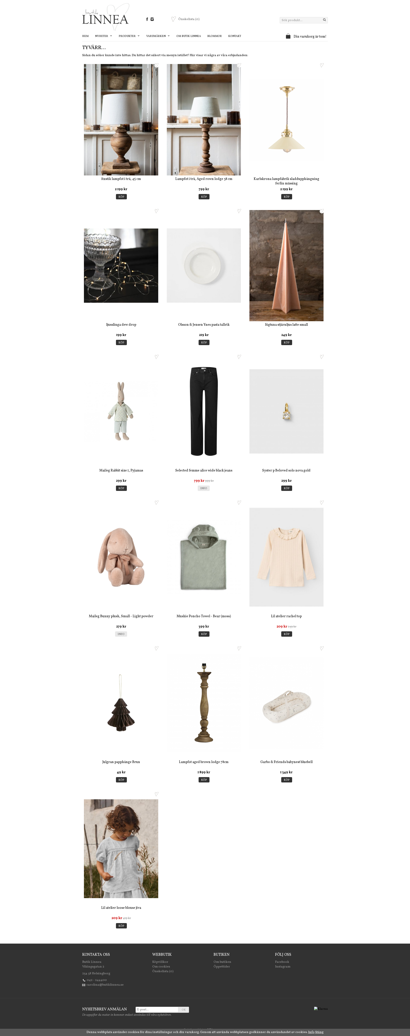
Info (203, 488)
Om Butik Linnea (188, 36)
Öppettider (222, 967)
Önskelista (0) (162, 971)
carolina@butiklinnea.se (105, 985)
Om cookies (161, 967)
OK (184, 1010)
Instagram (282, 967)
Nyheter (102, 36)
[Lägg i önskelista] (156, 65)
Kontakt (234, 36)
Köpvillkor (160, 962)
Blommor (214, 36)
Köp (121, 197)
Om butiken (222, 962)
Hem (85, 36)
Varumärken (156, 36)
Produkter (127, 36)
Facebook (282, 962)
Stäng (319, 1032)
